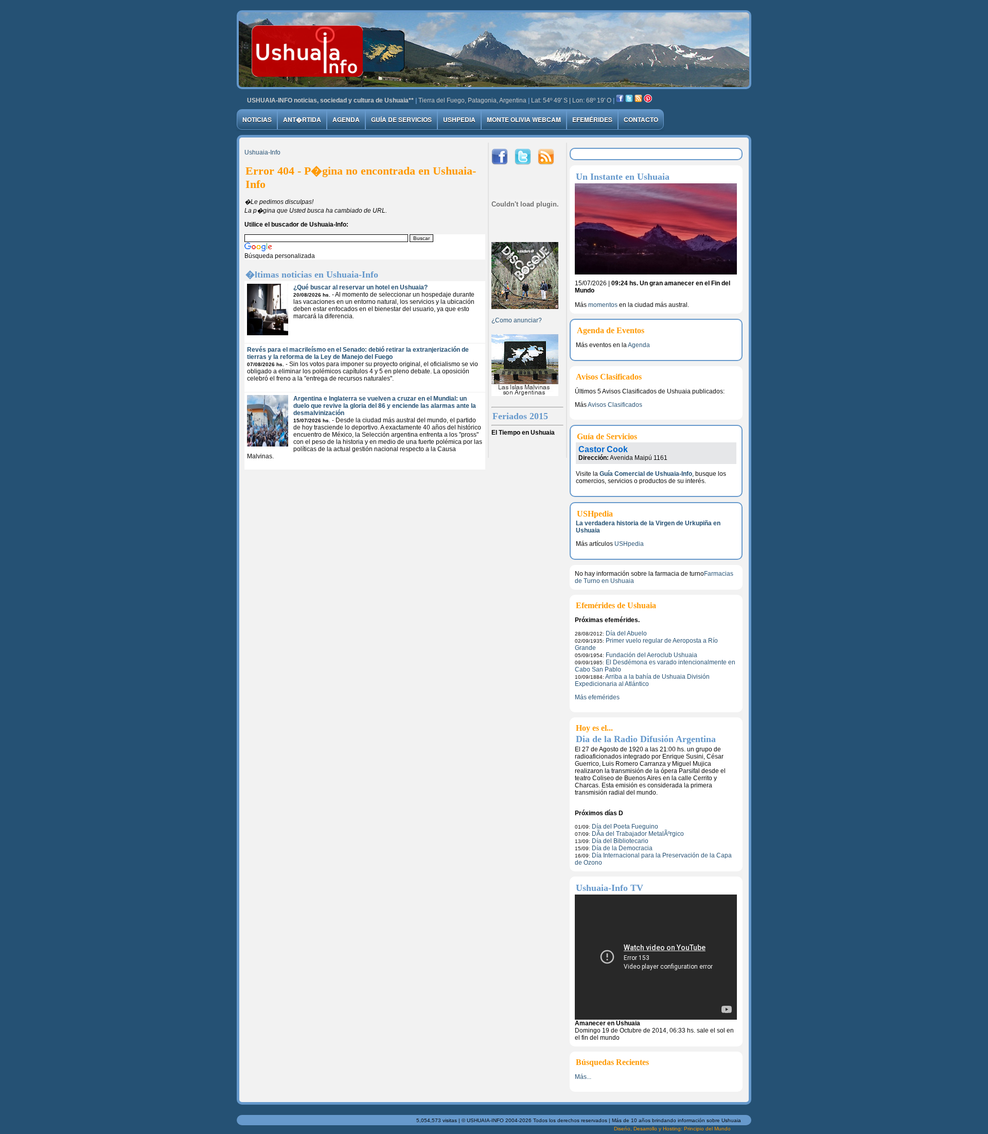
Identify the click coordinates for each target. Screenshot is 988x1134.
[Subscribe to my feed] (638, 100)
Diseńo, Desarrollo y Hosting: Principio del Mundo (672, 1128)
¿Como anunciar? (516, 320)
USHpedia (459, 119)
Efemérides (592, 119)
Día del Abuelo (626, 633)
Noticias (257, 119)
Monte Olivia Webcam (524, 119)
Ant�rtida (302, 119)
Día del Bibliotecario (620, 841)
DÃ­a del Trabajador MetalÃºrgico (638, 833)
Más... (583, 1076)
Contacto (641, 119)
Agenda (346, 119)
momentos (602, 304)
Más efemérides (597, 697)
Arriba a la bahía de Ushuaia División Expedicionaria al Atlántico (642, 680)
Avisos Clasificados (615, 404)
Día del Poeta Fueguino (625, 826)
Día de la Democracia (622, 848)
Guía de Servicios (401, 119)
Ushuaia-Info (262, 152)
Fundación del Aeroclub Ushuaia (651, 655)
